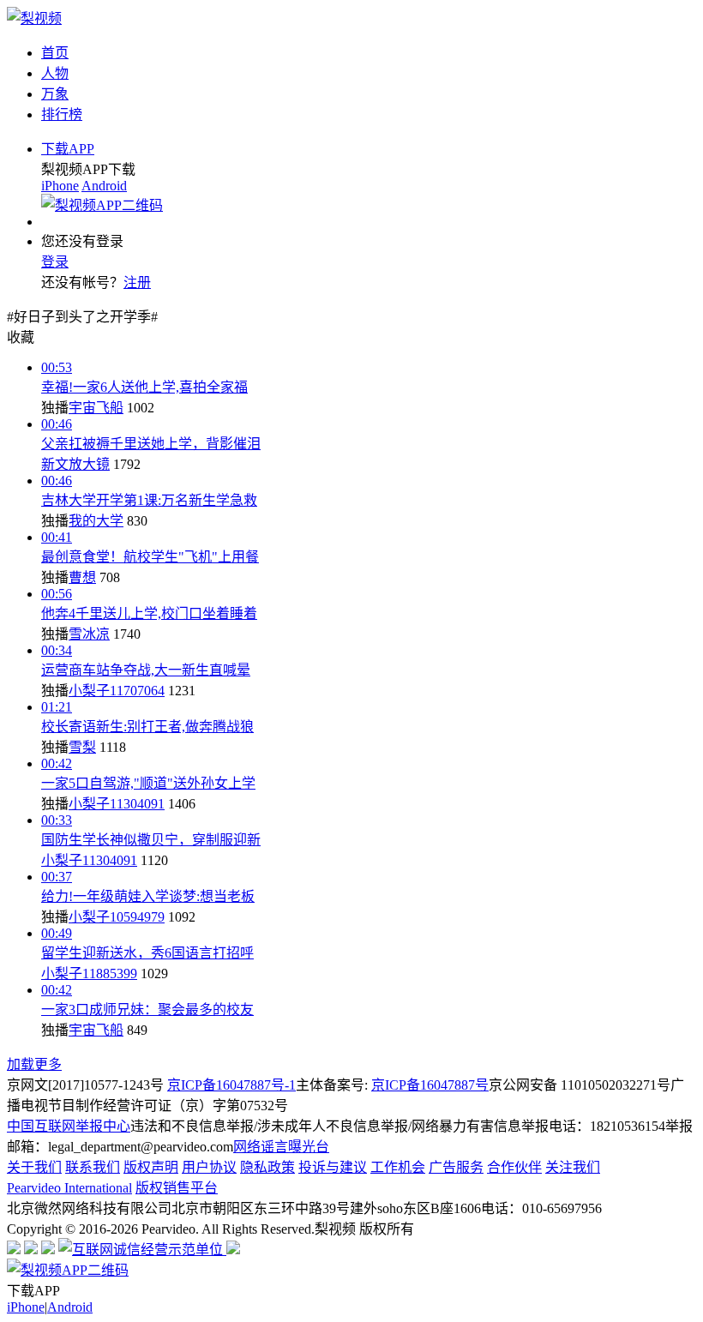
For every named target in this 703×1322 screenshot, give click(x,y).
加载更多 (34, 1064)
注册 (137, 282)
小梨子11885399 (89, 973)
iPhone (60, 185)
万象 (55, 94)
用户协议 (209, 1167)
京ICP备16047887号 (430, 1085)
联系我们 (92, 1167)
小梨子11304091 (117, 803)
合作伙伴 (514, 1167)
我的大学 (96, 521)
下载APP (67, 148)
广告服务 (456, 1167)
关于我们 (34, 1167)
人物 (55, 73)
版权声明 (150, 1167)
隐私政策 (267, 1167)
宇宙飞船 (96, 407)
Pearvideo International (69, 1188)
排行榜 (61, 114)
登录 (55, 262)
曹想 (82, 577)
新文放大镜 (75, 464)
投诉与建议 (332, 1167)
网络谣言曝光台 (281, 1146)
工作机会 (397, 1167)
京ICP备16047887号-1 (231, 1085)
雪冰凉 (89, 634)
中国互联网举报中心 (68, 1126)
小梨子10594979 (117, 917)
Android (104, 185)
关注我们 (572, 1167)
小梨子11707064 (117, 690)
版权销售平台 (176, 1188)
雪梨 (82, 747)
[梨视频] (34, 18)
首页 (55, 52)
